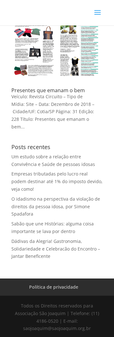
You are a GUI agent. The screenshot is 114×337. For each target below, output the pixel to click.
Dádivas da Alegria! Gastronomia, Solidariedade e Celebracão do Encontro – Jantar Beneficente (55, 248)
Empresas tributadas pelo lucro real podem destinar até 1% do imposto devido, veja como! (57, 181)
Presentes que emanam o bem (48, 90)
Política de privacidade (53, 287)
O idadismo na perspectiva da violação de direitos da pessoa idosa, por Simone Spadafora (55, 206)
